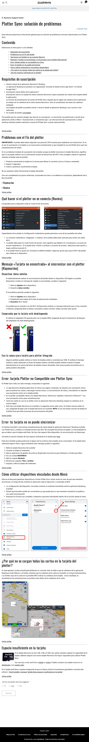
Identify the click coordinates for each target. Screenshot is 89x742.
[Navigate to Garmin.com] (44, 2)
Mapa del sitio (10, 734)
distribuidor (6, 665)
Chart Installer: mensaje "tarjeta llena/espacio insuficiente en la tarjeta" (36, 672)
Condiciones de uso (24, 734)
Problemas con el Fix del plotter (22, 54)
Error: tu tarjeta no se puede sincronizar (25, 65)
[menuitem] (6, 3)
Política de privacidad (40, 734)
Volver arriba (6, 131)
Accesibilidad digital (78, 734)
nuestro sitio (19, 665)
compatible (26, 113)
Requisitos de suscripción (20, 52)
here (58, 437)
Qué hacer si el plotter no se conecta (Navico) (27, 57)
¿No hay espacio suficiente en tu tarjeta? (25, 73)
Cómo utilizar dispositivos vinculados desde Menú (29, 67)
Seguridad (53, 734)
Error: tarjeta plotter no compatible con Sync (27, 62)
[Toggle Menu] (1, 2)
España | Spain (44, 731)
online (48, 662)
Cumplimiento (64, 734)
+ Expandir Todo (81, 29)
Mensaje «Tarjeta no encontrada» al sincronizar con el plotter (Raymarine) (38, 60)
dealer (41, 662)
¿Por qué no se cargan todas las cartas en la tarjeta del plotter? (34, 70)
